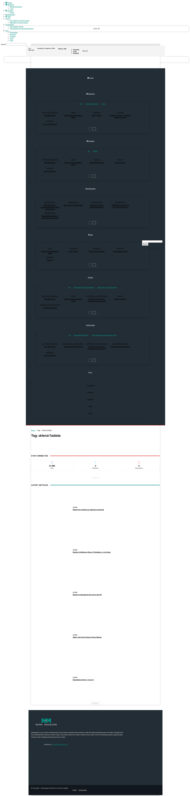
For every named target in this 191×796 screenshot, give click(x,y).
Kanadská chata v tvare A (83, 680)
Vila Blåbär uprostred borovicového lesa (120, 206)
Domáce (10, 11)
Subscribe (139, 461)
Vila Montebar (50, 116)
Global (75, 507)
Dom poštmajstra (97, 163)
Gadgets (12, 36)
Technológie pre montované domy (22, 28)
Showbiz (13, 34)
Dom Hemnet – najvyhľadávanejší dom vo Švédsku (50, 207)
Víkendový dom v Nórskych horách (97, 206)
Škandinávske (10, 15)
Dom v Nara (96, 116)
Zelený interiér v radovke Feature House (120, 117)
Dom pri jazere (50, 171)
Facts (11, 38)
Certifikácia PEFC (50, 308)
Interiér (120, 112)
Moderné (10, 5)
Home (9, 3)
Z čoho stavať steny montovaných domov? (97, 300)
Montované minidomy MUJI (73, 117)
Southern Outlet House (73, 347)
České (12, 13)
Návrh (75, 790)
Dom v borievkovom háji (73, 205)
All (81, 104)
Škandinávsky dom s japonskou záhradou (50, 217)
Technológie (9, 25)
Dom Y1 (50, 260)
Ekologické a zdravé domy (73, 343)
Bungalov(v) (120, 163)
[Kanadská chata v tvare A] (51, 679)
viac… (7, 30)
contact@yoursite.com (60, 744)
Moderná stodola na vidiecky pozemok (88, 510)
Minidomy (97, 112)
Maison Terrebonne (97, 251)
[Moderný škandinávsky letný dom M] (51, 594)
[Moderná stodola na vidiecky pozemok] (51, 509)
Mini (9, 17)
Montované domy (16, 7)
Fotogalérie (14, 32)
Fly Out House (50, 356)
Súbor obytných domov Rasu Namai (87, 637)
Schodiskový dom (120, 251)
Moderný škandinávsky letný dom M (87, 595)
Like (52, 461)
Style (11, 40)
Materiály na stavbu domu (19, 23)
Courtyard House (50, 124)
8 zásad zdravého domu (120, 347)
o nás (11, 9)
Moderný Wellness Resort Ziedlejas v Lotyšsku (92, 552)
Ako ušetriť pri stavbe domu (19, 21)
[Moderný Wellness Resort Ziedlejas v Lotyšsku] (51, 551)
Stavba (7, 19)
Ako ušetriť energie (16, 27)
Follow (95, 461)
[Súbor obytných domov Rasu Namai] (51, 636)
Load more (95, 703)
